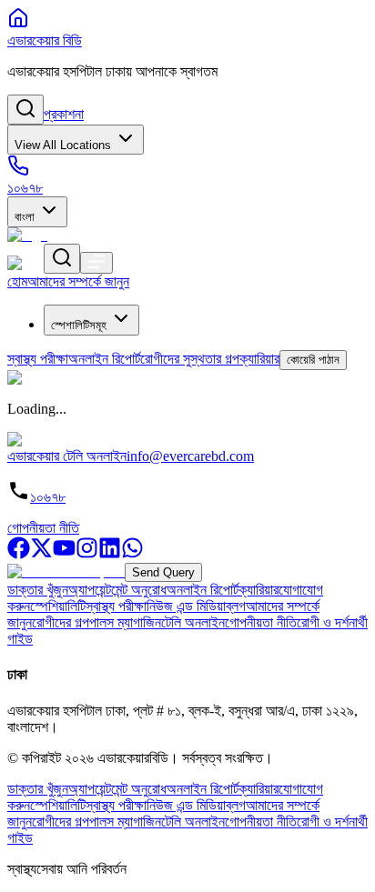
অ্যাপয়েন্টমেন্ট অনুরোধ (117, 589)
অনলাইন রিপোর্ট (202, 589)
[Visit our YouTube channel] (64, 554)
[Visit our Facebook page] (18, 554)
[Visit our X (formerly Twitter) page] (41, 554)
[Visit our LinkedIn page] (109, 554)
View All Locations (63, 145)
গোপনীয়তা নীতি (43, 528)
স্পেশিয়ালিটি (58, 606)
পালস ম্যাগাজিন (125, 622)
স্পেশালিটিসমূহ (78, 325)
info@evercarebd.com (190, 456)
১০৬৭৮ (48, 497)
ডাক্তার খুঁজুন (37, 589)
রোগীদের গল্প (60, 622)
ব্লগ (236, 606)
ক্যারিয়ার (258, 589)
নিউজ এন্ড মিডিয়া (186, 606)
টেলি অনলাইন (193, 622)
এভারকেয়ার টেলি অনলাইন (67, 456)
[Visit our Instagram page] (87, 554)
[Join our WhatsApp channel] (132, 554)
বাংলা (25, 217)
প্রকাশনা (64, 114)
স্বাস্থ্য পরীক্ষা (116, 606)
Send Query (163, 572)
